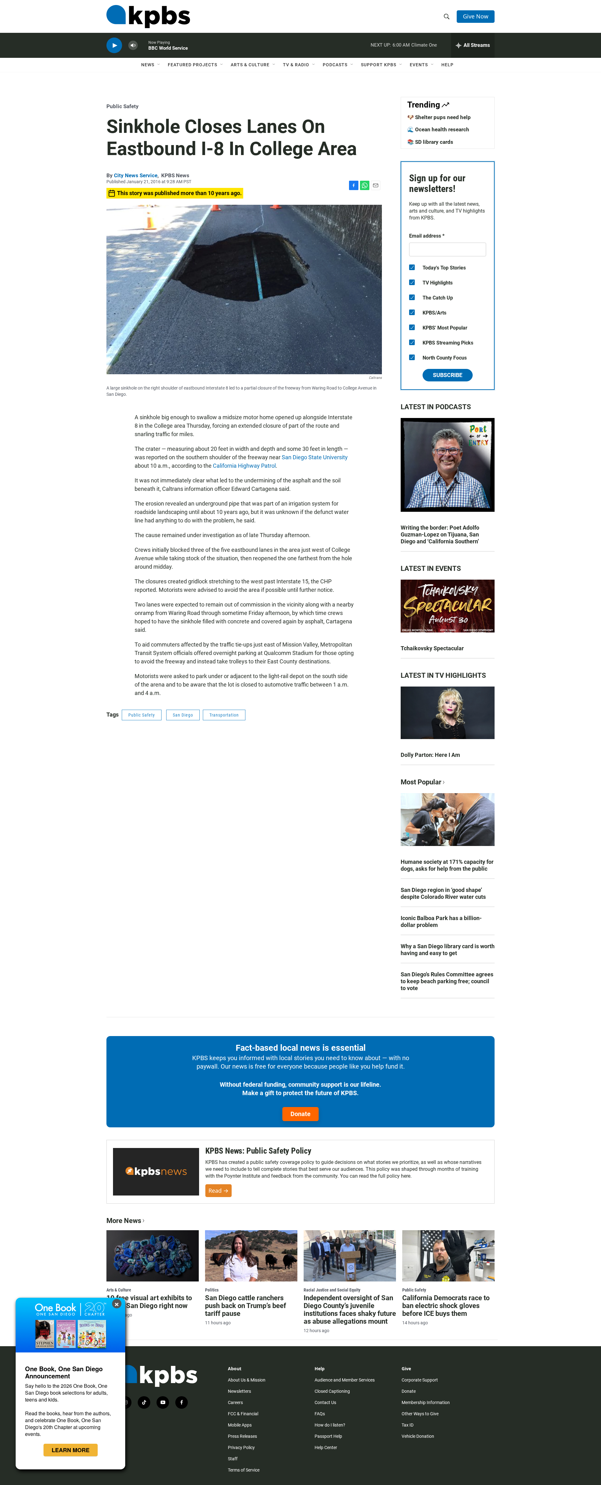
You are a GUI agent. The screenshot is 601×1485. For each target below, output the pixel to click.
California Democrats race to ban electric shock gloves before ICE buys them (446, 1305)
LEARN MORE (71, 1450)
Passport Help (328, 1436)
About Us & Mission (246, 1379)
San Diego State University (315, 457)
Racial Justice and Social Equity (332, 1289)
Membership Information (426, 1402)
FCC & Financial (243, 1413)
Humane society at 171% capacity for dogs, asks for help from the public (447, 865)
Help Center (326, 1447)
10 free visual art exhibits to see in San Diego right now (149, 1302)
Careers (235, 1402)
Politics (211, 1289)
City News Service (135, 175)
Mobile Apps (240, 1424)
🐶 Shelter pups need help (439, 117)
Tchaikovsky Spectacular (432, 648)
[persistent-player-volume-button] (133, 45)
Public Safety (122, 106)
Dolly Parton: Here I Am (430, 755)
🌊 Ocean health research (438, 129)
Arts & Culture (250, 64)
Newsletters (239, 1391)
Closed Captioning (332, 1391)
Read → (218, 1190)
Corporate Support (420, 1379)
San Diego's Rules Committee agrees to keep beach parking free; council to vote (447, 981)
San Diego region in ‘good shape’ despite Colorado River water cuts (443, 893)
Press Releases (242, 1436)
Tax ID (408, 1424)
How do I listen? (330, 1424)
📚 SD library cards (430, 142)
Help (447, 64)
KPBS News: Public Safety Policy (258, 1150)
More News (123, 1221)
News (147, 64)
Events (419, 64)
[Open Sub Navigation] (159, 64)
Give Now (475, 16)
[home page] (148, 16)
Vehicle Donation (418, 1436)
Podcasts (335, 64)
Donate (300, 1114)
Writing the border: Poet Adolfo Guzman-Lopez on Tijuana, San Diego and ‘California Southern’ (440, 534)
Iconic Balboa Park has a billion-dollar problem (441, 921)
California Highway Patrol (244, 465)
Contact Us (325, 1402)
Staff (233, 1458)
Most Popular (421, 782)
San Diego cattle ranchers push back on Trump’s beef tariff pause (245, 1305)
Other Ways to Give (420, 1413)
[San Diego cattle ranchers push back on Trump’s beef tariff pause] (251, 1255)
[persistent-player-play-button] (114, 45)
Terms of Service (243, 1469)
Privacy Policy (241, 1447)
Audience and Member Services (345, 1379)
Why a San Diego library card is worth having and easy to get (448, 949)
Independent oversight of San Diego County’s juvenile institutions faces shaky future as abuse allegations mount (350, 1309)
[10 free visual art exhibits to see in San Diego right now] (152, 1255)
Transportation (224, 714)
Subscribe (447, 375)
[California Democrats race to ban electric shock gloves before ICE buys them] (448, 1255)
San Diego (183, 714)
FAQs (320, 1413)
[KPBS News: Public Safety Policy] (156, 1172)
